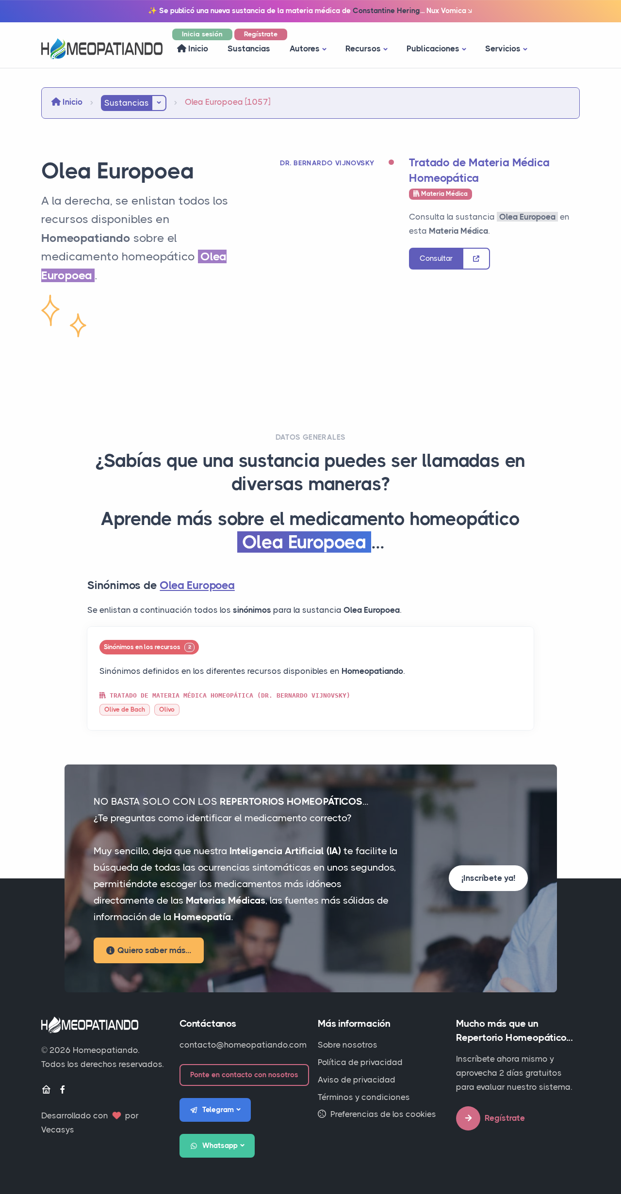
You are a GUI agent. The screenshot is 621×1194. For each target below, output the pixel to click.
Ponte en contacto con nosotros (244, 1074)
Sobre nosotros (347, 1045)
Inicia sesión (202, 34)
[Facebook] (62, 1090)
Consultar (436, 258)
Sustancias (249, 48)
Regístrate (261, 34)
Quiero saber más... (154, 950)
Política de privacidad (360, 1062)
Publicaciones (433, 48)
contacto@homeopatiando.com (243, 1045)
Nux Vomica (446, 10)
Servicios (503, 48)
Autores (305, 48)
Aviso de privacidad (356, 1079)
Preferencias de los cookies (382, 1114)
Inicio (197, 48)
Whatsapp (220, 1145)
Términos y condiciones (364, 1097)
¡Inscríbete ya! (488, 878)
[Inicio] (46, 1090)
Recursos (363, 48)
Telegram (218, 1109)
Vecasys (57, 1129)
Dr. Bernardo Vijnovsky (327, 163)
